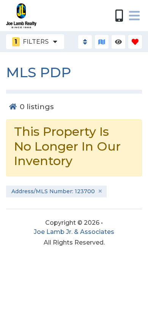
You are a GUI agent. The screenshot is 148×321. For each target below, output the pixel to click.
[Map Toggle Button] (102, 42)
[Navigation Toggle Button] (134, 15)
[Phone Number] (119, 15)
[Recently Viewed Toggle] (118, 42)
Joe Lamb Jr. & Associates (74, 231)
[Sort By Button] (85, 42)
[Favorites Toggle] (135, 42)
